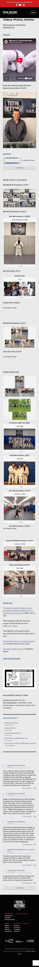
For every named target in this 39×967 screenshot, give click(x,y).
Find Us (26, 923)
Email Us (16, 925)
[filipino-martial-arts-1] (12, 392)
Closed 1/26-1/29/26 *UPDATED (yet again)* (20, 743)
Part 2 (16, 626)
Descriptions (9, 915)
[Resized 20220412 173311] (27, 343)
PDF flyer (22, 700)
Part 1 (10, 626)
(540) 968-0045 (30, 951)
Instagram (17, 929)
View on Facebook (27, 788)
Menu (33, 12)
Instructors (22, 913)
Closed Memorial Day (12, 733)
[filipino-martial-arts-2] (27, 392)
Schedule (7, 917)
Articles (7, 929)
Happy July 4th (10, 728)
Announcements (10, 919)
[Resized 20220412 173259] (12, 343)
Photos (7, 927)
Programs (9, 913)
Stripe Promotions (11, 723)
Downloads (8, 931)
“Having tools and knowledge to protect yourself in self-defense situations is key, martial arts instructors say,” (18, 610)
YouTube (17, 931)
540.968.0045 (28, 2)
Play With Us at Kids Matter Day (16, 738)
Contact (17, 923)
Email (19, 954)
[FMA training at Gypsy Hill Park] (19, 416)
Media (7, 923)
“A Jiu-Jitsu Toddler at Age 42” (13, 649)
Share (34, 788)
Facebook (17, 927)
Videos (7, 925)
